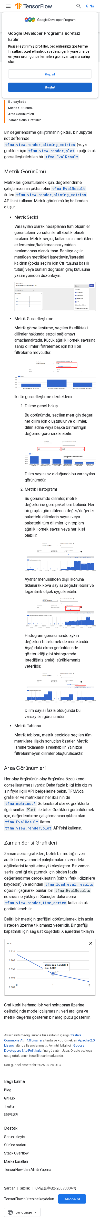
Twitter (10, 1106)
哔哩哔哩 (11, 1115)
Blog (7, 1090)
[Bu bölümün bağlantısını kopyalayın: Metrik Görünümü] (51, 172)
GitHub (9, 1098)
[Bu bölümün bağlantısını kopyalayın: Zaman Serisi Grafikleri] (62, 843)
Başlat (50, 87)
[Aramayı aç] (79, 6)
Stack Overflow (16, 1153)
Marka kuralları (16, 1161)
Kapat (50, 74)
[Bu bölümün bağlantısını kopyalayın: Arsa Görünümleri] (51, 769)
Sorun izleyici (14, 1137)
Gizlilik (25, 1188)
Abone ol (72, 1199)
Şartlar (9, 1188)
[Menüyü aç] (8, 6)
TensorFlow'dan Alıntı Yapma (27, 1170)
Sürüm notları (15, 1145)
